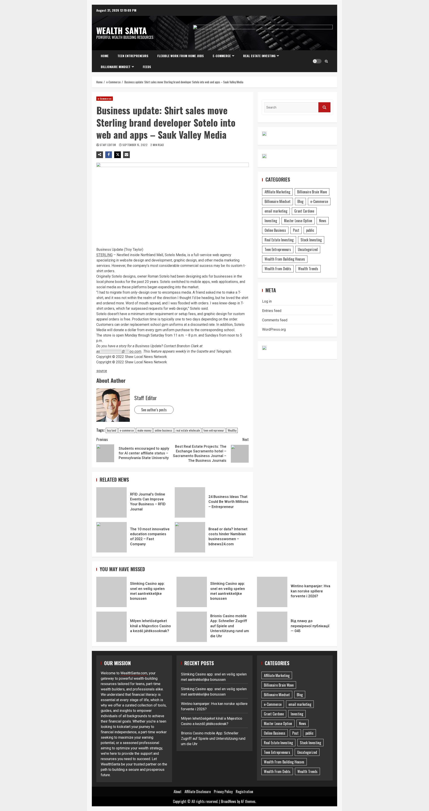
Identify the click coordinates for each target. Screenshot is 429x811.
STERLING (104, 255)
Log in (267, 301)
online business (163, 430)
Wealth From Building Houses (285, 259)
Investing (271, 220)
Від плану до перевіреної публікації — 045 (272, 627)
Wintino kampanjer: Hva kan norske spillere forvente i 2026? (272, 592)
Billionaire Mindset (115, 66)
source (101, 371)
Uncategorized (308, 249)
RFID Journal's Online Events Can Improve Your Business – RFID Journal (111, 502)
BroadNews (228, 801)
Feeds (147, 66)
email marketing (276, 211)
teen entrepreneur (214, 430)
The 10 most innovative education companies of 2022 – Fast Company (111, 537)
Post (296, 230)
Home (105, 55)
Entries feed (271, 311)
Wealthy (232, 430)
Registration (244, 791)
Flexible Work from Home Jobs (180, 55)
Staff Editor (108, 145)
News (322, 220)
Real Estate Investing (259, 55)
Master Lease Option (298, 220)
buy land (111, 430)
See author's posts (154, 409)
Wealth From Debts (278, 268)
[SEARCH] (324, 107)
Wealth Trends (308, 268)
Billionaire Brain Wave (312, 191)
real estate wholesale (188, 430)
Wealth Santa (121, 30)
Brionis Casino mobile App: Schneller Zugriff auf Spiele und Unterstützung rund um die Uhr (192, 627)
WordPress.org (274, 329)
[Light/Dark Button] (317, 61)
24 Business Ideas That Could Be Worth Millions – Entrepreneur (190, 502)
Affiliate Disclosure (198, 791)
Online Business (275, 230)
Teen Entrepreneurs (133, 55)
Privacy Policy (223, 791)
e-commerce (127, 430)
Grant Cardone (304, 211)
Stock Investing (311, 239)
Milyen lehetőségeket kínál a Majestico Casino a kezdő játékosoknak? (111, 627)
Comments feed (274, 320)
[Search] (326, 61)
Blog (300, 201)
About (177, 791)
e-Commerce (222, 55)
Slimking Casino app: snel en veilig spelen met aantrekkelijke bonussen (111, 592)
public (310, 230)
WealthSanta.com (133, 673)
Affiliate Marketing (277, 191)
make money (144, 430)
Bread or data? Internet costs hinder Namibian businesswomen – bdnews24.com (190, 537)
